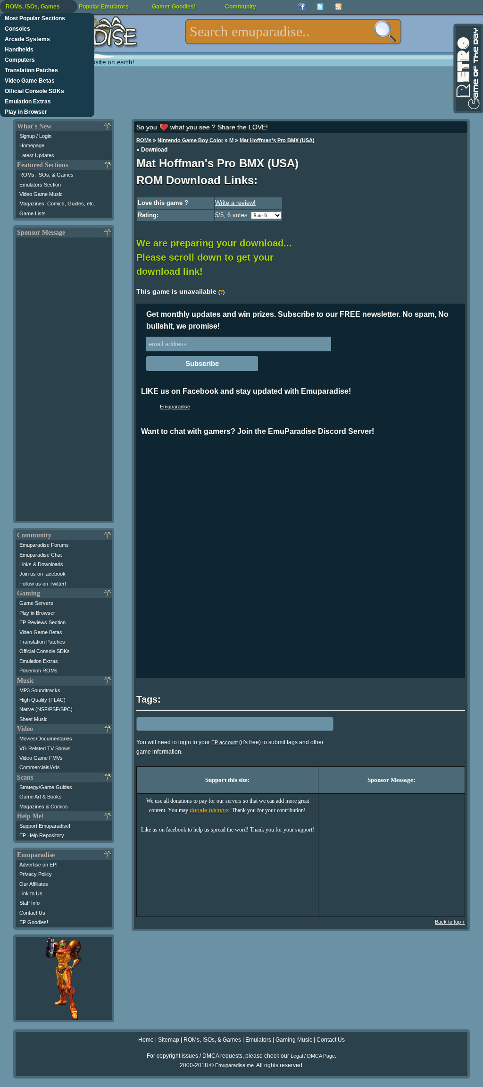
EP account (224, 742)
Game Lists (32, 213)
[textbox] (293, 31)
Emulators (258, 1039)
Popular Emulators (104, 6)
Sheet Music (33, 719)
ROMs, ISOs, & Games (46, 175)
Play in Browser (26, 112)
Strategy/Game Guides (45, 787)
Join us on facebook (42, 574)
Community (240, 6)
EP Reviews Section (42, 622)
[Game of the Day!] (467, 68)
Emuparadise (175, 406)
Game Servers (36, 603)
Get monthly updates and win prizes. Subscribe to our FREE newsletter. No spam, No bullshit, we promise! (297, 320)
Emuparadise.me (234, 1065)
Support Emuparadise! (44, 826)
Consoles (17, 28)
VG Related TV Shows (45, 748)
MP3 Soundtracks (39, 690)
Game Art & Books (40, 796)
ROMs (143, 140)
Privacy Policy (35, 874)
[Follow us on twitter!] (320, 7)
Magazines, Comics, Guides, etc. (57, 203)
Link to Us (30, 893)
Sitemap (168, 1039)
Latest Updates (36, 155)
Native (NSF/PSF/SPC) (46, 709)
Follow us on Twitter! (42, 583)
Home (146, 1039)
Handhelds (19, 49)
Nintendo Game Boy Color (190, 140)
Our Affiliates (33, 884)
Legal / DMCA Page (313, 1056)
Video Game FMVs (41, 758)
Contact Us (32, 913)
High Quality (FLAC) (42, 700)
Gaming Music (293, 1039)
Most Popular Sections (35, 18)
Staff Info (29, 903)
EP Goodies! (33, 922)
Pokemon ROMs (38, 670)
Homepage (31, 145)
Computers (20, 60)
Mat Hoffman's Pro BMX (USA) (277, 140)
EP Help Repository (41, 835)
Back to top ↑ (450, 922)
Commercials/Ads (39, 767)
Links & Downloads (41, 564)
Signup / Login (35, 136)
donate (209, 810)
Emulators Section (40, 184)
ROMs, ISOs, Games (33, 6)
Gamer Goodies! (174, 6)
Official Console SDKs (34, 91)
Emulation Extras (28, 101)
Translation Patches (31, 70)
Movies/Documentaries (45, 738)
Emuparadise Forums (44, 545)
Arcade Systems (27, 39)
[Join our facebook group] (301, 7)
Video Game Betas (30, 80)
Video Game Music (41, 194)
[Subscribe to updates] (338, 7)
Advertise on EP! (38, 864)
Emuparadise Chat (40, 555)
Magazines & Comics (43, 806)
